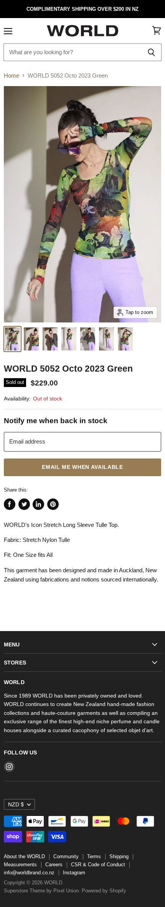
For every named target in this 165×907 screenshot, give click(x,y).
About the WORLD (24, 856)
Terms (94, 856)
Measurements (20, 864)
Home (11, 75)
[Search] (151, 52)
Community (66, 856)
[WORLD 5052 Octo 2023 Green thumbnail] (12, 339)
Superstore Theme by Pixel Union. (42, 891)
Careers (54, 864)
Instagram (74, 872)
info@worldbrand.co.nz (29, 872)
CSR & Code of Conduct (98, 864)
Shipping (119, 856)
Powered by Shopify (104, 891)
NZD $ (16, 804)
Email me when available (82, 467)
